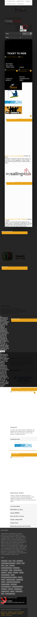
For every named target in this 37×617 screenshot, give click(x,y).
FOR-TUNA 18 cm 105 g (16, 509)
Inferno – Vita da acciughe (13, 156)
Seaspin (27, 1)
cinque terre (5, 584)
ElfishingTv (20, 4)
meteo (18, 563)
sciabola (4, 589)
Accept (2, 351)
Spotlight (4, 561)
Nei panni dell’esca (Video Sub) (14, 219)
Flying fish (13, 427)
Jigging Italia (20, 1)
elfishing (19, 561)
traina (10, 572)
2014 (2, 565)
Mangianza (20, 579)
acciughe (13, 584)
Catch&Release (10, 593)
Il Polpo (12, 565)
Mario (3, 582)
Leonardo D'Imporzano (13, 582)
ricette (10, 589)
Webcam (8, 613)
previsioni (16, 568)
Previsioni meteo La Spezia (9, 577)
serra (12, 591)
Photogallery (13, 613)
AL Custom (4, 570)
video (12, 575)
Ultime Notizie (20, 613)
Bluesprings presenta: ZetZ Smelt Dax (20, 526)
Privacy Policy (9, 615)
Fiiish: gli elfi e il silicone (17, 516)
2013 (14, 561)
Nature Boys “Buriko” (17, 493)
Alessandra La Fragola (8, 563)
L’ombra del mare (15, 439)
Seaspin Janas (14, 523)
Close (2, 386)
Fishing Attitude (11, 4)
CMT (23, 563)
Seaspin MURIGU (14, 513)
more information (4, 349)
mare (10, 570)
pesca (3, 579)
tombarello (17, 589)
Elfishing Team (10, 1)
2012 (10, 561)
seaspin (15, 572)
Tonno (21, 572)
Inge (22, 156)
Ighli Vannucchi (6, 586)
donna (20, 577)
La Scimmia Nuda (15, 506)
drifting (3, 572)
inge (2, 593)
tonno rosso (17, 570)
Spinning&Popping (6, 568)
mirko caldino (11, 579)
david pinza (19, 591)
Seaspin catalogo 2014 (16, 519)
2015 (7, 565)
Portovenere (5, 575)
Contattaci (3, 615)
